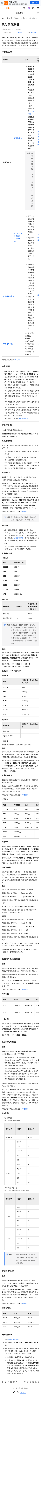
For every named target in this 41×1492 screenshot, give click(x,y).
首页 (3, 18)
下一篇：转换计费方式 (31, 1382)
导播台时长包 (8, 344)
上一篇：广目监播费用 (9, 1382)
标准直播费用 (18, 538)
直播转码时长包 (8, 296)
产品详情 (19, 32)
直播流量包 (18, 138)
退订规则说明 (23, 418)
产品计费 (24, 18)
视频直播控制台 (13, 1339)
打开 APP (35, 3)
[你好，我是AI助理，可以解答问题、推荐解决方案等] (28, 8)
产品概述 (16, 18)
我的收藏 (33, 32)
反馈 (24, 1392)
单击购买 (17, 360)
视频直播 (9, 18)
